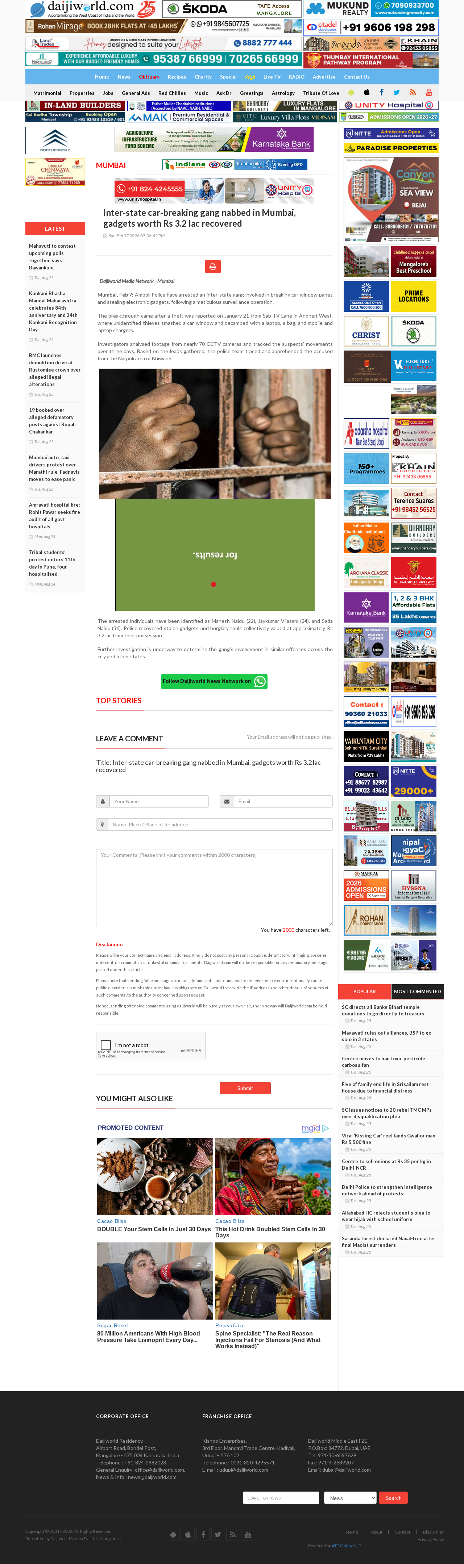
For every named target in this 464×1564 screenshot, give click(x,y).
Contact (402, 1532)
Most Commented (417, 991)
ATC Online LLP (346, 1545)
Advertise (324, 77)
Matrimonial (47, 93)
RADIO (296, 77)
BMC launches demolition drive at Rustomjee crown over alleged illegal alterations (55, 369)
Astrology (283, 93)
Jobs (108, 93)
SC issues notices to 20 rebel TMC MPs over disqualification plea (387, 1113)
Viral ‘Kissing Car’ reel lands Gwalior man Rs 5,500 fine (388, 1139)
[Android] (350, 93)
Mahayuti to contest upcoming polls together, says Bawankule (52, 257)
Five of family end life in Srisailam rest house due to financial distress (385, 1087)
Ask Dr (224, 93)
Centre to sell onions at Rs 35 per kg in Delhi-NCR (386, 1164)
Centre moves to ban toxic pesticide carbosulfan (383, 1062)
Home (352, 1532)
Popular (364, 991)
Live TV (272, 77)
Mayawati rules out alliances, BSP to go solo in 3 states (386, 1036)
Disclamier (433, 1532)
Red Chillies (172, 93)
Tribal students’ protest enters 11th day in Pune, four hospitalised (52, 563)
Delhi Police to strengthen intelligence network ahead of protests (387, 1190)
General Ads (136, 93)
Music (201, 93)
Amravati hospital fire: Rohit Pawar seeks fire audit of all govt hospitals (54, 515)
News (124, 77)
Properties (82, 93)
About (376, 1532)
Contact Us (357, 77)
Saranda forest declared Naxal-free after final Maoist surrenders (388, 1242)
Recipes (177, 77)
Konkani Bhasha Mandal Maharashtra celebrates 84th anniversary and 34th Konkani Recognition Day (53, 311)
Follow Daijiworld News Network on (208, 681)
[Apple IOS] (366, 93)
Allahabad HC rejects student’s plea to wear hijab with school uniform (386, 1216)
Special (228, 77)
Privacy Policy (431, 1539)
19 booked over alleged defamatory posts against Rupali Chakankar (52, 421)
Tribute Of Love (321, 93)
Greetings (252, 93)
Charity (203, 77)
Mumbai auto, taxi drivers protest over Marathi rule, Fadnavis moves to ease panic (54, 468)
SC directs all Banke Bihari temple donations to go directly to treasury (383, 1010)
